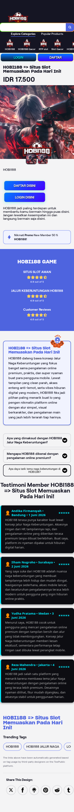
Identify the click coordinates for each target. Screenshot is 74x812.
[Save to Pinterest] (46, 790)
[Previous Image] (3, 122)
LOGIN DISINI (24, 197)
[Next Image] (70, 122)
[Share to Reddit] (57, 790)
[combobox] (33, 27)
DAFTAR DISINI (25, 185)
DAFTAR (56, 57)
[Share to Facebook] (23, 790)
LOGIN (18, 57)
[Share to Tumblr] (69, 790)
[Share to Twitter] (11, 790)
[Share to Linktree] (34, 790)
